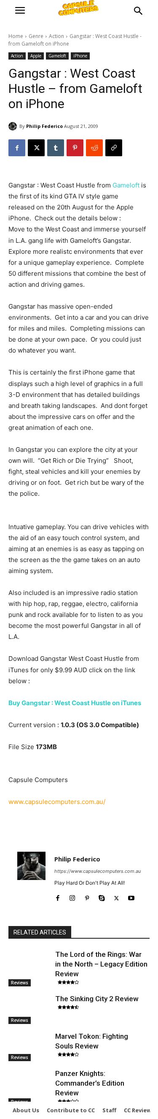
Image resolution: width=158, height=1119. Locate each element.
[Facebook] (16, 147)
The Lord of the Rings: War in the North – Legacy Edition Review (101, 964)
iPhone (80, 56)
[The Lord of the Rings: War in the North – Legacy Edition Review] (29, 964)
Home (15, 36)
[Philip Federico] (13, 126)
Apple (35, 56)
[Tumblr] (55, 147)
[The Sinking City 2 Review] (29, 1009)
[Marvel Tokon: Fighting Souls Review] (29, 1046)
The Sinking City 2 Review (97, 998)
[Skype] (102, 896)
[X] (36, 147)
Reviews (19, 983)
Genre (36, 36)
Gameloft (57, 56)
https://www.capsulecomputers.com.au (97, 871)
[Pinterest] (75, 147)
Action (56, 36)
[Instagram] (72, 896)
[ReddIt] (94, 147)
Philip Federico (44, 126)
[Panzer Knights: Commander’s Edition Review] (29, 1083)
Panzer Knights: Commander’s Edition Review (89, 1083)
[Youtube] (131, 896)
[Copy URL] (113, 147)
